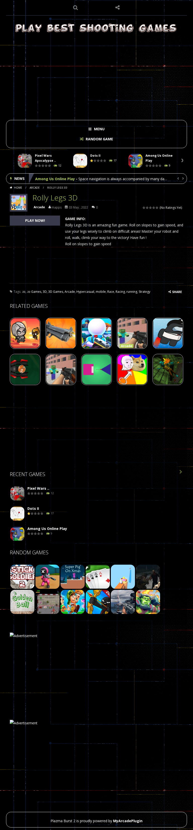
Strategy (144, 291)
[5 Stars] (157, 207)
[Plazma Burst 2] (96, 27)
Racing (120, 291)
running (131, 291)
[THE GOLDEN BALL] (22, 601)
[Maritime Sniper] (123, 601)
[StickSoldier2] (22, 576)
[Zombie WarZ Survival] (148, 576)
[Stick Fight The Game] (98, 601)
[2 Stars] (147, 207)
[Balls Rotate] (123, 576)
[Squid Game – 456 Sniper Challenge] (47, 576)
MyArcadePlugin (127, 820)
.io (23, 291)
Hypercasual (85, 291)
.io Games (34, 291)
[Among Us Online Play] (17, 533)
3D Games (55, 291)
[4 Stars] (154, 207)
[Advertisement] (96, 76)
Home (18, 187)
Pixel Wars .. (38, 488)
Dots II (95, 155)
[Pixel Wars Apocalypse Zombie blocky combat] (17, 493)
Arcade (35, 187)
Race (110, 291)
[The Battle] (98, 576)
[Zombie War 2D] (47, 601)
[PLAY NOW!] (25, 160)
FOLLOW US (117, 8)
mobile (101, 291)
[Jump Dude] (73, 601)
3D (45, 291)
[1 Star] (144, 207)
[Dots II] (17, 513)
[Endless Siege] (148, 601)
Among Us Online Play (55, 178)
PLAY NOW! (35, 220)
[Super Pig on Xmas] (73, 576)
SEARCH (75, 8)
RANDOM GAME (99, 139)
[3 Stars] (150, 207)
